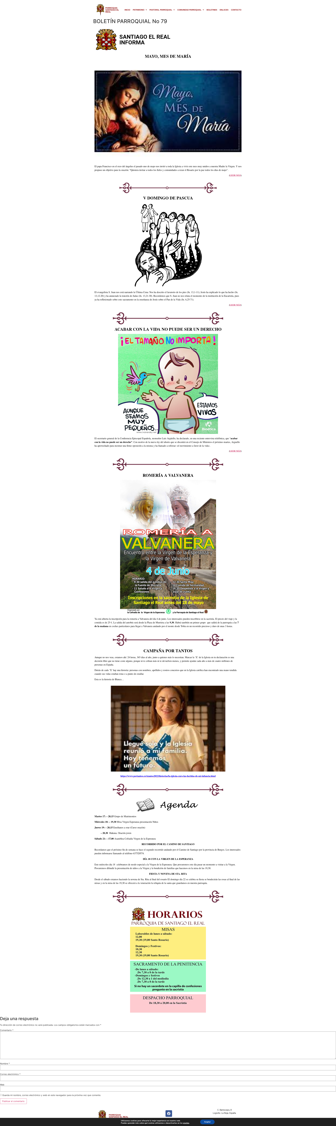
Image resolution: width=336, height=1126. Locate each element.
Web (2, 1085)
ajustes (186, 1123)
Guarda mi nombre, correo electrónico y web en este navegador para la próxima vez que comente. (51, 1095)
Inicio (127, 10)
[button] (140, 10)
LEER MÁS (235, 175)
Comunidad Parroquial (189, 10)
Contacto (236, 10)
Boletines (212, 10)
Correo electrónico (10, 1074)
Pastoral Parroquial (160, 10)
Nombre (5, 1063)
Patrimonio (138, 10)
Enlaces (224, 10)
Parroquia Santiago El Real (112, 10)
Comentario (6, 1030)
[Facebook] (169, 1113)
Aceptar (207, 1122)
